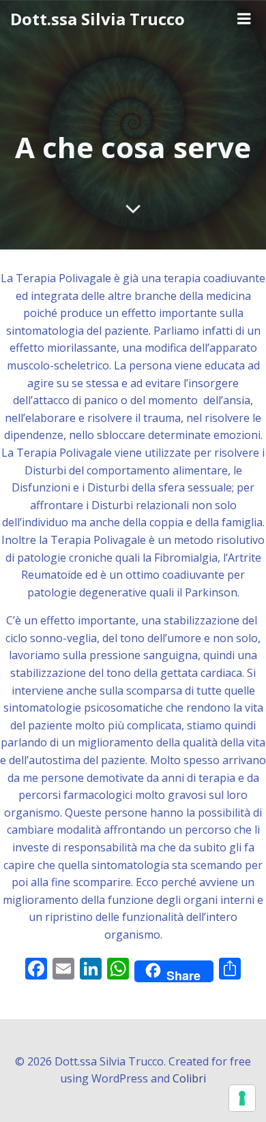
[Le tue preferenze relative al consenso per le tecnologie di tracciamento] (242, 1098)
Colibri (189, 1078)
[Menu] (244, 19)
